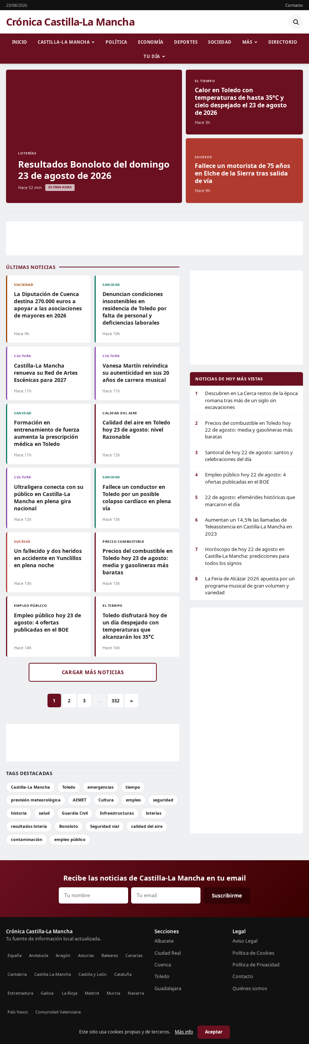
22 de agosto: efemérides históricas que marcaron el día (245, 500)
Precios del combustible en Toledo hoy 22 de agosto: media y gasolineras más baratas (243, 430)
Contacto (294, 5)
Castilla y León (92, 974)
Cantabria (17, 974)
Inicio (19, 42)
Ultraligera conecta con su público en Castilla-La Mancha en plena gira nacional (48, 497)
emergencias (100, 787)
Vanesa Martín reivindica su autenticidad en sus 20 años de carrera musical (135, 372)
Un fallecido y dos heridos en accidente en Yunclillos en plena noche (48, 558)
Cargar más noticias (93, 672)
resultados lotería (29, 826)
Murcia (113, 993)
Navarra (136, 993)
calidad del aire (146, 826)
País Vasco (18, 1012)
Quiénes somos (250, 988)
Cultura (106, 800)
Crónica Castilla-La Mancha (70, 21)
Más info (184, 1032)
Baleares (109, 955)
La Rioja (69, 993)
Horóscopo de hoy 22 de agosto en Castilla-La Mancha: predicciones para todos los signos (242, 556)
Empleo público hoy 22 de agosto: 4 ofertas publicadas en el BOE (240, 478)
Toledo (68, 787)
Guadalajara (167, 988)
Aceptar (213, 1032)
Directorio (282, 42)
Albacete (164, 941)
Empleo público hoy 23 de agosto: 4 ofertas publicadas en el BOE (47, 622)
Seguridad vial (104, 826)
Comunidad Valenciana (58, 1012)
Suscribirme (227, 895)
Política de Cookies (253, 953)
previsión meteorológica (36, 800)
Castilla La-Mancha (52, 974)
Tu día (152, 56)
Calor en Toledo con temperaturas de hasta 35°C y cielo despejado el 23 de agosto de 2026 (241, 101)
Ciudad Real (167, 953)
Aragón (63, 955)
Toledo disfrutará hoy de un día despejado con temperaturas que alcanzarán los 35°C (134, 626)
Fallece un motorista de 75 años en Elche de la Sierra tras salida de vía (242, 173)
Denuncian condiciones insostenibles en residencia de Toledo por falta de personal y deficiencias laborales (134, 308)
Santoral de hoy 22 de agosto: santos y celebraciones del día (244, 455)
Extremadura (20, 993)
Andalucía (38, 955)
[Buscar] (296, 22)
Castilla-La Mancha (64, 42)
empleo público (70, 839)
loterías (153, 813)
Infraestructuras (117, 813)
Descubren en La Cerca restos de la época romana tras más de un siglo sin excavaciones (246, 400)
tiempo (132, 787)
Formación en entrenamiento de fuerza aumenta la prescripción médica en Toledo (47, 433)
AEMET (79, 800)
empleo (133, 800)
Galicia (47, 993)
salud (44, 813)
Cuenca (162, 965)
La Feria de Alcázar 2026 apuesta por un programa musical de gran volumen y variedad (245, 585)
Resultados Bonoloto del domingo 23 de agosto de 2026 (94, 170)
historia (19, 813)
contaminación (26, 839)
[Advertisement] (154, 238)
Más (247, 42)
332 (115, 701)
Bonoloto (68, 826)
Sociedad (220, 42)
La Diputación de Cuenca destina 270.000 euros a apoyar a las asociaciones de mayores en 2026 (48, 304)
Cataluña (123, 974)
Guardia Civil (75, 813)
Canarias (133, 955)
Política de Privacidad (256, 965)
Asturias (86, 955)
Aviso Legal (245, 941)
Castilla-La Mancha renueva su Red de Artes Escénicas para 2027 (46, 372)
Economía (151, 42)
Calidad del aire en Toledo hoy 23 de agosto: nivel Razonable (136, 429)
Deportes (186, 42)
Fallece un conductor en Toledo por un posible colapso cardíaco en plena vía (136, 497)
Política (116, 42)
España (14, 955)
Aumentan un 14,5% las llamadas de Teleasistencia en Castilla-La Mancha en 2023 (243, 526)
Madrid (92, 993)
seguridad (163, 800)
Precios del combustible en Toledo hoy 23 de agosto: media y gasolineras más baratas (137, 561)
